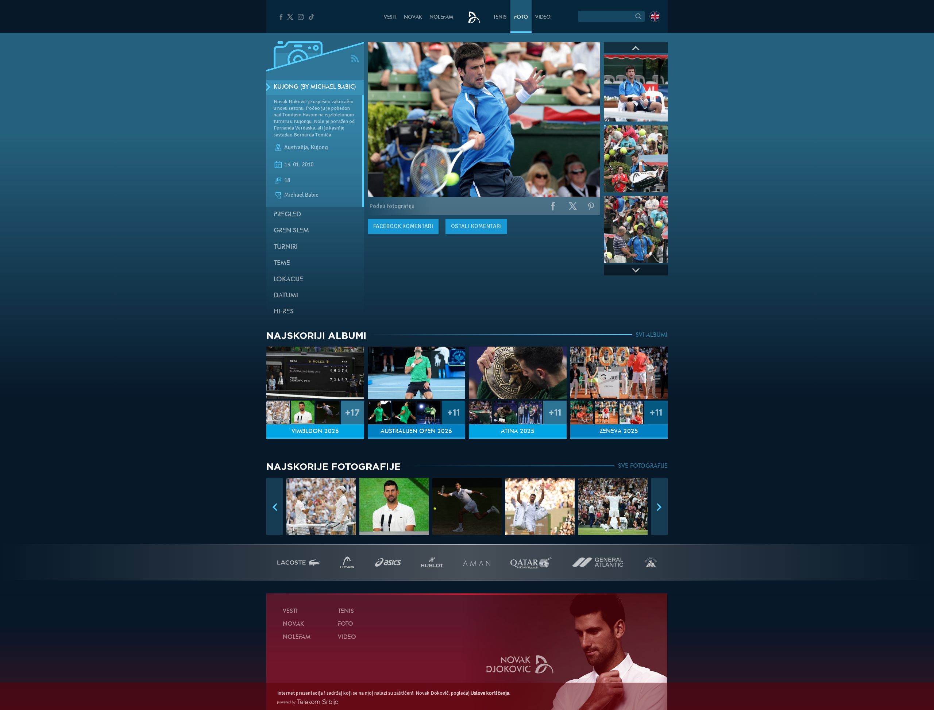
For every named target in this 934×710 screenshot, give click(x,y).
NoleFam (441, 17)
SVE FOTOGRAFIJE (643, 466)
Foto (521, 17)
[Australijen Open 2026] (417, 373)
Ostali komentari (476, 226)
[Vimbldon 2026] (315, 373)
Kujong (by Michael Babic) (315, 87)
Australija (296, 147)
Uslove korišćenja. (490, 693)
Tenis (500, 17)
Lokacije (288, 279)
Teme (282, 263)
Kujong (319, 147)
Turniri (286, 247)
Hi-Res (284, 311)
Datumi (286, 295)
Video (543, 17)
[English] (655, 16)
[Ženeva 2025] (619, 373)
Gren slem (291, 230)
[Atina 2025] (518, 373)
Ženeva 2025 (618, 432)
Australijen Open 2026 (416, 432)
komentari (403, 226)
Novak (413, 17)
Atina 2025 (517, 432)
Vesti (390, 17)
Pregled (287, 214)
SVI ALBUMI (652, 335)
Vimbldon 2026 (315, 432)
